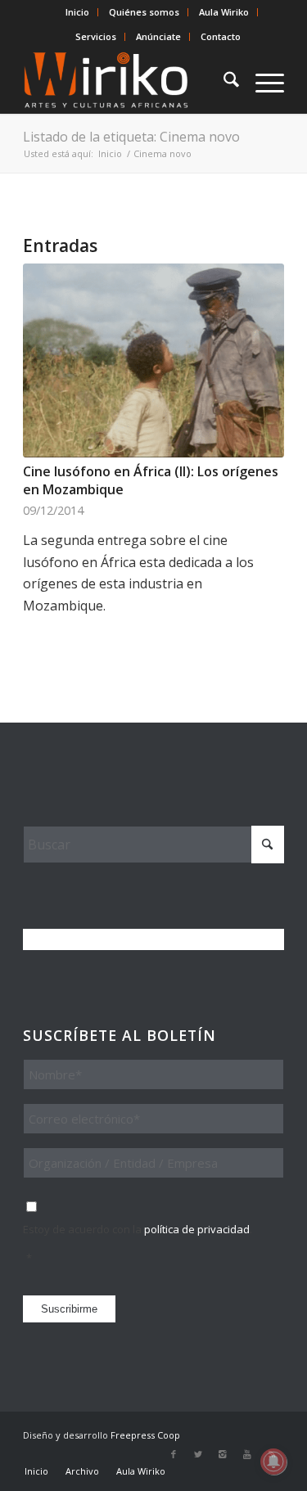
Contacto (221, 36)
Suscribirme (69, 1309)
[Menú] (261, 81)
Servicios (95, 36)
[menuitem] (77, 12)
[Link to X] (198, 1454)
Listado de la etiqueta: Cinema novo (131, 137)
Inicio (77, 12)
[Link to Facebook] (173, 1454)
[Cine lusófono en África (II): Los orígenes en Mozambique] (153, 360)
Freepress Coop (145, 1435)
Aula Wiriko (224, 12)
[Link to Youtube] (247, 1454)
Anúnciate (158, 36)
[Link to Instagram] (222, 1454)
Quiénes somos (144, 12)
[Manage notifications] (273, 1461)
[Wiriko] (127, 81)
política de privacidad (197, 1229)
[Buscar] (223, 81)
